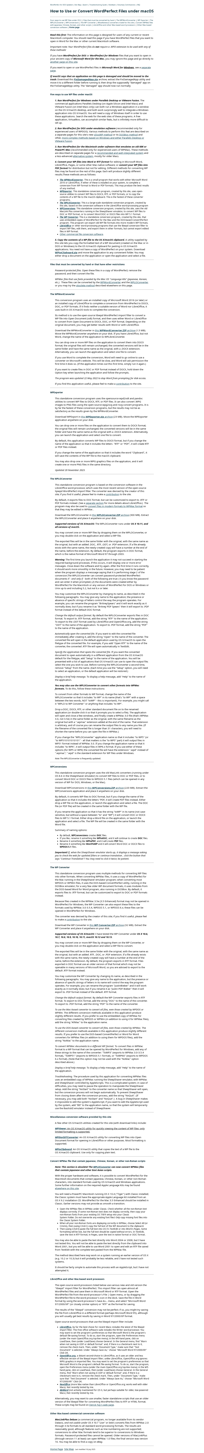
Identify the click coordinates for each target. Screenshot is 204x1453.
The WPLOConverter (70, 202)
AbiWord (64, 1390)
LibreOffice (65, 225)
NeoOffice (65, 1384)
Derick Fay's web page (101, 1404)
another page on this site (63, 61)
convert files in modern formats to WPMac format (115, 506)
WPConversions (72, 22)
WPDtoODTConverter (66, 1137)
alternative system (83, 156)
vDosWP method (103, 134)
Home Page (56, 1449)
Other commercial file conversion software (81, 234)
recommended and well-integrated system (120, 152)
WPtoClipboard (63, 1149)
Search (85, 5)
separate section (95, 503)
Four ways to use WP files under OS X (65, 20)
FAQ (138, 5)
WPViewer (60, 1128)
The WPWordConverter (126, 20)
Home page (74, 27)
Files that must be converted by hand (98, 20)
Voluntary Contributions (126, 5)
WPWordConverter (110, 282)
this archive (115, 330)
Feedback (112, 5)
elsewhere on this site (67, 1188)
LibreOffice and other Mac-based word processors (114, 25)
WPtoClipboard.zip (66, 252)
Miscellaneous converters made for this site (116, 22)
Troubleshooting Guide (98, 5)
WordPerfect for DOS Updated (61, 5)
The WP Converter (88, 22)
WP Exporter (143, 20)
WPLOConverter (139, 282)
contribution (123, 383)
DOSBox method (128, 134)
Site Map (77, 5)
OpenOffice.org (68, 1355)
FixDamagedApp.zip (86, 79)
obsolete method (85, 285)
